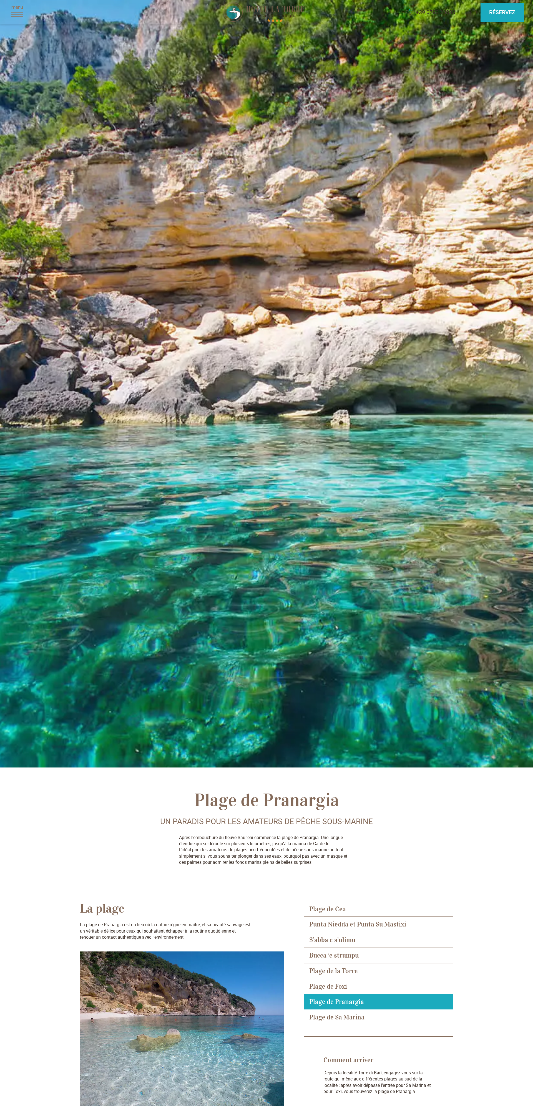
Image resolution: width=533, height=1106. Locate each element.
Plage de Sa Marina (336, 1017)
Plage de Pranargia (336, 1002)
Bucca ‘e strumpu (334, 955)
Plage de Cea (327, 909)
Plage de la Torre (333, 971)
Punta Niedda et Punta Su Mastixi (357, 924)
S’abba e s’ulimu (332, 940)
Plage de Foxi (328, 986)
